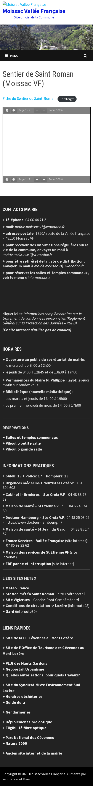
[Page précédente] (7, 110)
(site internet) (76, 540)
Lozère (61, 605)
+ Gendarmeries (16, 712)
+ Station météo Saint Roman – (30, 593)
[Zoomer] (44, 110)
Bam (26, 779)
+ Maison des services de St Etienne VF (36, 552)
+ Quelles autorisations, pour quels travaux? (41, 675)
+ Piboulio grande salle (22, 449)
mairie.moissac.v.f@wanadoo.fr (39, 226)
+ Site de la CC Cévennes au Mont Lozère (38, 637)
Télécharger (67, 99)
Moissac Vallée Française (34, 11)
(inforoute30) (21, 611)
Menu (14, 55)
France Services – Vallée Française (35, 540)
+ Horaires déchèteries (22, 696)
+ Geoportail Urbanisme (23, 669)
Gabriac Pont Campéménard (56, 599)
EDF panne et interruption (29, 563)
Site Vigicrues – (19, 599)
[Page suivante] (14, 110)
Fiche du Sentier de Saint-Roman (29, 98)
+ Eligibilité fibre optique (24, 727)
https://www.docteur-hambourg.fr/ (33, 522)
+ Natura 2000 (15, 743)
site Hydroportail (71, 593)
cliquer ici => (44, 318)
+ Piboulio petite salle (22, 443)
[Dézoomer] (37, 110)
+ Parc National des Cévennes (28, 737)
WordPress (11, 779)
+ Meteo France (16, 587)
